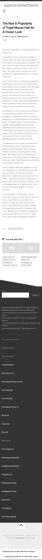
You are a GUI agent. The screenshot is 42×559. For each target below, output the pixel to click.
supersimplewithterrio (21, 5)
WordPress (20, 538)
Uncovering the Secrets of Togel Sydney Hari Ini (19, 328)
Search (4, 291)
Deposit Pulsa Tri (8, 348)
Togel (4, 40)
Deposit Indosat (7, 356)
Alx (34, 538)
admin (25, 36)
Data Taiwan (6, 441)
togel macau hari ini (16, 229)
